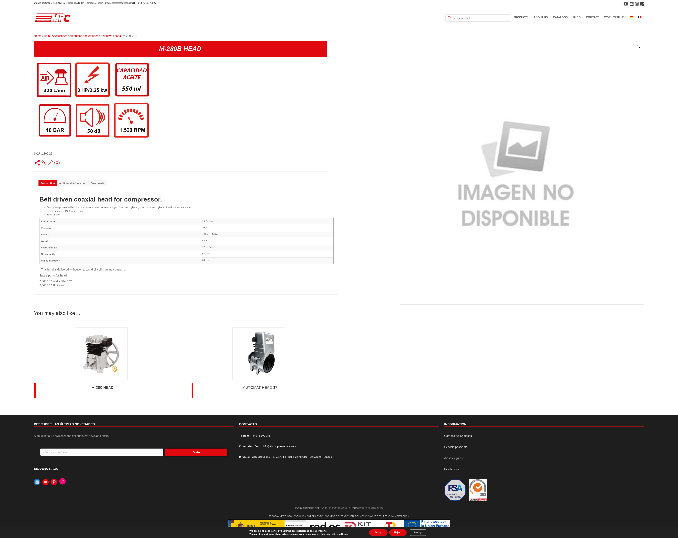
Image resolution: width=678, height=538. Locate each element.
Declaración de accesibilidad (369, 508)
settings (343, 534)
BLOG (577, 17)
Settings (418, 532)
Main (47, 35)
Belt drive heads (110, 35)
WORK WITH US (614, 17)
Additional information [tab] (72, 183)
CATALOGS (560, 17)
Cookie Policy (347, 508)
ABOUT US (541, 17)
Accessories (59, 35)
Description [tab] (48, 183)
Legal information (330, 508)
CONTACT (592, 17)
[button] (638, 46)
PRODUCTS (520, 17)
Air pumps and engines (83, 35)
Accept (378, 532)
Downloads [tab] (97, 183)
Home (37, 35)
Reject (397, 532)
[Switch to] (631, 17)
